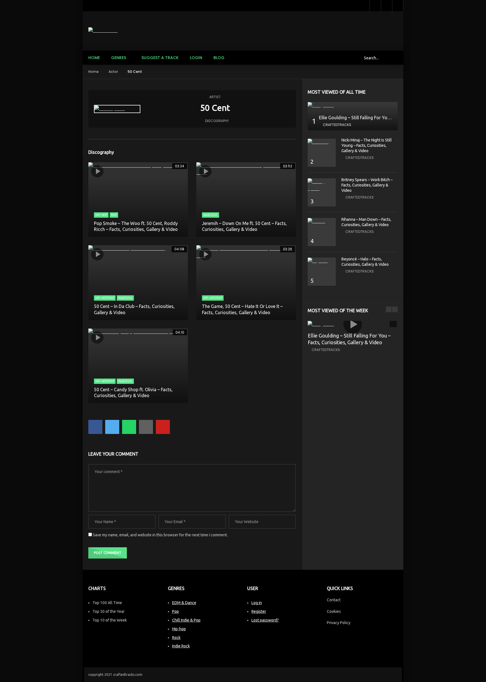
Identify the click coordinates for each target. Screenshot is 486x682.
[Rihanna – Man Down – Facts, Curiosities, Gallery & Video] (322, 221)
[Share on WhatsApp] (129, 427)
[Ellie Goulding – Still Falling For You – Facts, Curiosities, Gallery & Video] (353, 105)
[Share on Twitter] (112, 427)
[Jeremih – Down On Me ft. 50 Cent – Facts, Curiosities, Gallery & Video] (246, 199)
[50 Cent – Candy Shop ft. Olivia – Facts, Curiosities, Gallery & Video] (138, 365)
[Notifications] (386, 5)
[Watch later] (375, 5)
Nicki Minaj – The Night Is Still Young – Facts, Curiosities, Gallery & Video (366, 145)
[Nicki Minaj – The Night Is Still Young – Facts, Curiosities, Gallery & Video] (322, 142)
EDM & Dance (184, 602)
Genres (118, 57)
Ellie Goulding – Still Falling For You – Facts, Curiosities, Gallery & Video (391, 117)
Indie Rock (181, 646)
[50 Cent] (117, 108)
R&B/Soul (210, 215)
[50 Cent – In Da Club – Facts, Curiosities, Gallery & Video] (138, 282)
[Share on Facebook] (95, 427)
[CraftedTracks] (103, 30)
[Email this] (146, 427)
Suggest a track (160, 57)
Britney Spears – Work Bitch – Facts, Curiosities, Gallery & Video (367, 185)
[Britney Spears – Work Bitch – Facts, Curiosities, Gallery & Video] (322, 185)
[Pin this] (163, 427)
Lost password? (265, 620)
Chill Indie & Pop (186, 620)
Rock (176, 637)
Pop (175, 611)
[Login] (397, 5)
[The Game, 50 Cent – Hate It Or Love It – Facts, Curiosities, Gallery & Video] (246, 282)
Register (258, 611)
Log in (256, 602)
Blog (218, 57)
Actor (113, 71)
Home (94, 57)
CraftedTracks (337, 124)
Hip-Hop (101, 215)
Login (196, 57)
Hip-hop (179, 629)
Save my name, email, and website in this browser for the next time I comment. (160, 535)
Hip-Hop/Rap (104, 298)
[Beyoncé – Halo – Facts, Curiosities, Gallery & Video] (322, 261)
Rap (114, 215)
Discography (217, 120)
